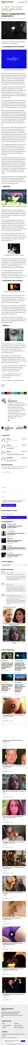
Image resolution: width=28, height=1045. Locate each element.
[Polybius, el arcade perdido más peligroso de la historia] (3, 540)
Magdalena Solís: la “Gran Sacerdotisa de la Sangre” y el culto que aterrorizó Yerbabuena (17, 574)
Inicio (2, 6)
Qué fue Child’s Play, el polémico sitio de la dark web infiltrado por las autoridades (7, 687)
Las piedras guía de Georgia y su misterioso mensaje (14, 526)
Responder (24, 438)
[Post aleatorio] (21, 2)
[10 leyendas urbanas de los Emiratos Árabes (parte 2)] (3, 533)
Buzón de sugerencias (19, 1027)
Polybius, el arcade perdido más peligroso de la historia (14, 541)
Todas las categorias (6, 1025)
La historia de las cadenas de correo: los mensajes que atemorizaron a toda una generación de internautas (20, 666)
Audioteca (4, 1027)
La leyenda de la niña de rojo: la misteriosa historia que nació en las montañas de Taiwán (17, 586)
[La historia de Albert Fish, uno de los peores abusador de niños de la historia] (3, 547)
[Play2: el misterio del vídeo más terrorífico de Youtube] (3, 555)
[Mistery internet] (9, 2)
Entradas (16, 1023)
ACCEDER (4, 517)
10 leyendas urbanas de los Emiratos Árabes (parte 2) (16, 534)
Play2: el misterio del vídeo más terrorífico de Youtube (14, 555)
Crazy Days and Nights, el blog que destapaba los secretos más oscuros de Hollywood (20, 688)
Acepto (23, 1041)
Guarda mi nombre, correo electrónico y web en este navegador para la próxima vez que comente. (14, 501)
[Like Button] (3, 385)
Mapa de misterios (18, 1025)
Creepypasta (7, 6)
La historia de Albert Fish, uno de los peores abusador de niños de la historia (16, 548)
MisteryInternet (12, 401)
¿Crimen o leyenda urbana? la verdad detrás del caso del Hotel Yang (17, 597)
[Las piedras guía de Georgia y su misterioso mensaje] (3, 526)
